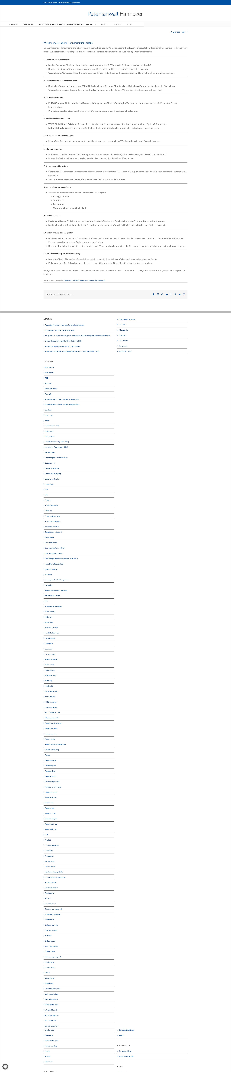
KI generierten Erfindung (53, 606)
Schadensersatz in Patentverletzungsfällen (59, 330)
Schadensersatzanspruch (53, 909)
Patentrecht (49, 803)
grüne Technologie (51, 569)
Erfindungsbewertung (52, 516)
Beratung (48, 410)
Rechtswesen (49, 893)
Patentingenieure (51, 792)
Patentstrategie (50, 813)
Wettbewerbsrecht (51, 1005)
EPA (46, 490)
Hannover (48, 574)
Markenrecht (84, 280)
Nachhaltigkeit (50, 697)
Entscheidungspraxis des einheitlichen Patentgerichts (63, 341)
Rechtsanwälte (50, 867)
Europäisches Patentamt (53, 532)
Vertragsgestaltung (51, 994)
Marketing (48, 681)
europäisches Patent (52, 527)
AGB (46, 378)
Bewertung (49, 415)
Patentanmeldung (51, 729)
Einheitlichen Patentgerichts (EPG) (57, 442)
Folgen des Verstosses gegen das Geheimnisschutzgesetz (64, 325)
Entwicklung (49, 484)
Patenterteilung (50, 760)
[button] (5, 1066)
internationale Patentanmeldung (56, 590)
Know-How (49, 622)
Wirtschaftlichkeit (51, 1010)
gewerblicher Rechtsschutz (54, 564)
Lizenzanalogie (50, 638)
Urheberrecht (49, 962)
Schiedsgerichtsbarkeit (53, 914)
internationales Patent (52, 596)
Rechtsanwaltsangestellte (54, 872)
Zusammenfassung (51, 1026)
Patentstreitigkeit (51, 819)
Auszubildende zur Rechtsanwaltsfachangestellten (62, 405)
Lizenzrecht (49, 644)
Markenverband (50, 675)
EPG (46, 495)
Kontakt (48, 1056)
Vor (183, 31)
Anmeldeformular (51, 389)
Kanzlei (47, 1051)
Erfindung (48, 511)
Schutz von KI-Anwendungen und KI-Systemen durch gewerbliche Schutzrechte (72, 351)
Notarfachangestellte (52, 713)
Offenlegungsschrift (51, 718)
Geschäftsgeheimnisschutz (54, 553)
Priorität (48, 840)
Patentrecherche (51, 797)
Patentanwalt (93, 280)
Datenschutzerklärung (126, 1030)
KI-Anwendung (50, 612)
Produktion (49, 851)
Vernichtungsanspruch (52, 989)
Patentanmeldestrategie (53, 723)
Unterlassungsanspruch (53, 957)
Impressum (49, 1062)
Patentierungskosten (52, 782)
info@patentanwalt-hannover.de (69, 2)
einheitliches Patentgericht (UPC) (56, 447)
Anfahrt (121, 1035)
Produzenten (49, 856)
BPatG (47, 420)
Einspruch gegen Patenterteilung (56, 458)
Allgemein (48, 383)
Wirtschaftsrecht (51, 1020)
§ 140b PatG (49, 373)
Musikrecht (49, 686)
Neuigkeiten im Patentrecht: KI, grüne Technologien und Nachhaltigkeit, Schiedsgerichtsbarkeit (77, 336)
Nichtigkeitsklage (51, 707)
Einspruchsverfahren (52, 468)
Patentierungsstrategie (53, 787)
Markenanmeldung (51, 659)
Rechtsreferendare (51, 888)
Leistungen (122, 325)
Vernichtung (49, 983)
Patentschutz (49, 808)
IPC (46, 601)
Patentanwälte (50, 739)
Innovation (48, 585)
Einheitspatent (50, 452)
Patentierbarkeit (50, 776)
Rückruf (47, 898)
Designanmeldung (125, 1051)
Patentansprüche (51, 734)
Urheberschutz (50, 967)
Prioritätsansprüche (52, 845)
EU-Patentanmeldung (52, 521)
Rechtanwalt (101, 280)
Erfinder (48, 500)
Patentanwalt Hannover (127, 319)
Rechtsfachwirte (50, 882)
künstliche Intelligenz (52, 633)
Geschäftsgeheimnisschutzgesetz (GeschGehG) (61, 559)
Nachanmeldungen (51, 691)
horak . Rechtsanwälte (126, 1056)
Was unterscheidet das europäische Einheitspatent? (62, 346)
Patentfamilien (50, 771)
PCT (46, 835)
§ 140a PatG (49, 367)
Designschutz (49, 436)
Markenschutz (50, 670)
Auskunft (48, 394)
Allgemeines (67, 280)
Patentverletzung (51, 824)
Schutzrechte (49, 920)
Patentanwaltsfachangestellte (55, 744)
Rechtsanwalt (49, 861)
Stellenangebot (50, 941)
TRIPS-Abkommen (51, 946)
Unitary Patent (50, 952)
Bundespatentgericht (52, 426)
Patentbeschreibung (52, 750)
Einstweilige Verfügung (53, 474)
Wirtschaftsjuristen (51, 1015)
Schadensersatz (50, 904)
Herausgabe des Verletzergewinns (57, 580)
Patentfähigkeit (50, 766)
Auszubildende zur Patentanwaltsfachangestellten (62, 399)
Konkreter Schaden (51, 628)
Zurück (176, 31)
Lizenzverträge (50, 654)
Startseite (48, 935)
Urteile (47, 973)
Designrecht (49, 431)
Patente (48, 755)
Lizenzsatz (48, 649)
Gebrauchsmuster (51, 543)
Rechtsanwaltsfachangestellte (55, 877)
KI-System (48, 617)
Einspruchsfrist (50, 463)
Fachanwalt (75, 280)
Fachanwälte (49, 537)
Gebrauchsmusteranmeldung (55, 548)
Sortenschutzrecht (51, 925)
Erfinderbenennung (51, 505)
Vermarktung (49, 978)
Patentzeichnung (51, 829)
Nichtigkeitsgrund (51, 702)
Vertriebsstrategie (51, 999)
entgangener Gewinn (52, 479)
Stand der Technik (51, 930)
